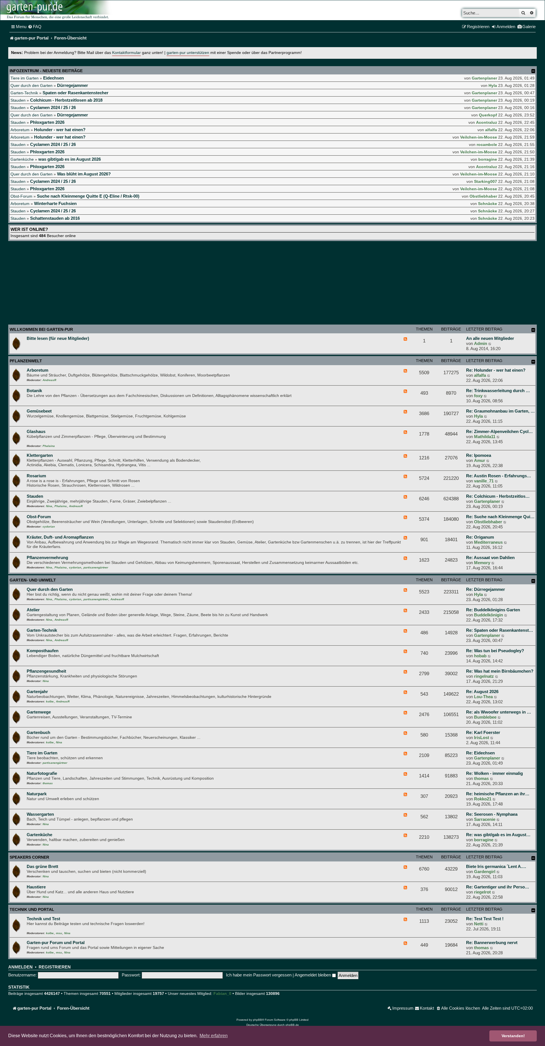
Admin (480, 343)
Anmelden (20, 967)
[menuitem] (34, 27)
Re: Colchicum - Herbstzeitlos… (498, 496)
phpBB (257, 1019)
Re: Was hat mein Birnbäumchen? (499, 671)
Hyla (493, 85)
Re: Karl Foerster (483, 732)
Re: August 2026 (482, 691)
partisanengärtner (95, 567)
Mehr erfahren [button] (214, 1035)
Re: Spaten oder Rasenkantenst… (499, 630)
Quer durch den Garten (32, 85)
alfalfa (491, 129)
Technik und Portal (32, 909)
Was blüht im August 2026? (84, 173)
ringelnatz (484, 676)
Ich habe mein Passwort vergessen (259, 974)
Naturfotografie (42, 773)
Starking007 (485, 181)
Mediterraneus (488, 542)
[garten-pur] (57, 10)
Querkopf (488, 115)
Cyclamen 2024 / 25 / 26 (53, 107)
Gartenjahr (37, 691)
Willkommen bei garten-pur (41, 329)
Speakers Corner (29, 857)
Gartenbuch (38, 732)
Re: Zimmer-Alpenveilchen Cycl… (499, 431)
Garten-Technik (24, 93)
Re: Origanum (480, 537)
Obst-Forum (21, 196)
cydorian (49, 526)
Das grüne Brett (42, 866)
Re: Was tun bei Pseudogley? (495, 650)
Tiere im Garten (25, 78)
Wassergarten (40, 814)
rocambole (487, 144)
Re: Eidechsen (480, 752)
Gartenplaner (484, 78)
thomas (48, 783)
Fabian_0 (222, 993)
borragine (487, 159)
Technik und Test (43, 918)
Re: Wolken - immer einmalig (494, 773)
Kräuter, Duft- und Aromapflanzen (60, 537)
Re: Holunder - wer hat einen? (495, 370)
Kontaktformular (126, 53)
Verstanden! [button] (513, 1036)
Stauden (18, 100)
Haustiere (36, 886)
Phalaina (49, 445)
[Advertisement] (272, 283)
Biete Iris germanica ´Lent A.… (496, 866)
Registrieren (55, 967)
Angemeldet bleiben (313, 974)
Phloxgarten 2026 (47, 122)
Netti (478, 923)
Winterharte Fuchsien (55, 203)
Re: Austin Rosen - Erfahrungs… (498, 475)
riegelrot (482, 892)
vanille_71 (484, 480)
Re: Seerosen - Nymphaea (491, 814)
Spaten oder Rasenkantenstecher (75, 92)
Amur (479, 460)
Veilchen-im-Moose (478, 137)
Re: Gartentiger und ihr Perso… (497, 886)
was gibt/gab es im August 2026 (69, 159)
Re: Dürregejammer (485, 589)
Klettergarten (40, 455)
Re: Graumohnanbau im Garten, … (500, 411)
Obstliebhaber (483, 196)
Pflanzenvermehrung (47, 557)
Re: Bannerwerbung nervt (491, 942)
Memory (482, 562)
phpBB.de (292, 1024)
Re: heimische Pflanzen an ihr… (497, 793)
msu (59, 933)
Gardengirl (484, 871)
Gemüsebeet (39, 411)
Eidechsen (53, 78)
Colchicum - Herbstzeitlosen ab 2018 (66, 100)
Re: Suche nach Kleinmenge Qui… (500, 516)
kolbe (50, 701)
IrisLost (481, 737)
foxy (478, 395)
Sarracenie (484, 819)
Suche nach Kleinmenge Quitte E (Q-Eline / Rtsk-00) (88, 196)
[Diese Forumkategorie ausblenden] (533, 330)
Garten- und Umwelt (33, 580)
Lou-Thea (483, 696)
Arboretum (20, 129)
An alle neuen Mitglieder (490, 338)
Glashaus (36, 431)
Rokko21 (482, 798)
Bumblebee (485, 717)
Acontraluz (486, 122)
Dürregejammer (72, 85)
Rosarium (36, 475)
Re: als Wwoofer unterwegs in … (498, 712)
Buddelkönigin (488, 614)
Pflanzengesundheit (46, 671)
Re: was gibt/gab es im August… (498, 834)
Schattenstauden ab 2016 (55, 218)
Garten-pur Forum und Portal (56, 942)
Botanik (34, 390)
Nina (49, 506)
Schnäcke (487, 203)
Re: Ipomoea (478, 455)
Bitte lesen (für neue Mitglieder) (58, 338)
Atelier (33, 609)
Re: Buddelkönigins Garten (493, 609)
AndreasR (49, 380)
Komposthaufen (42, 650)
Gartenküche (22, 159)
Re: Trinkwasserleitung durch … (498, 390)
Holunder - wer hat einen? (59, 129)
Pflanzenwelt (26, 361)
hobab (480, 655)
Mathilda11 (484, 436)
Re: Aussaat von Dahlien (490, 557)
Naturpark (37, 793)
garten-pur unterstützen (188, 53)
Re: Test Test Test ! (485, 918)
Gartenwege (39, 712)
